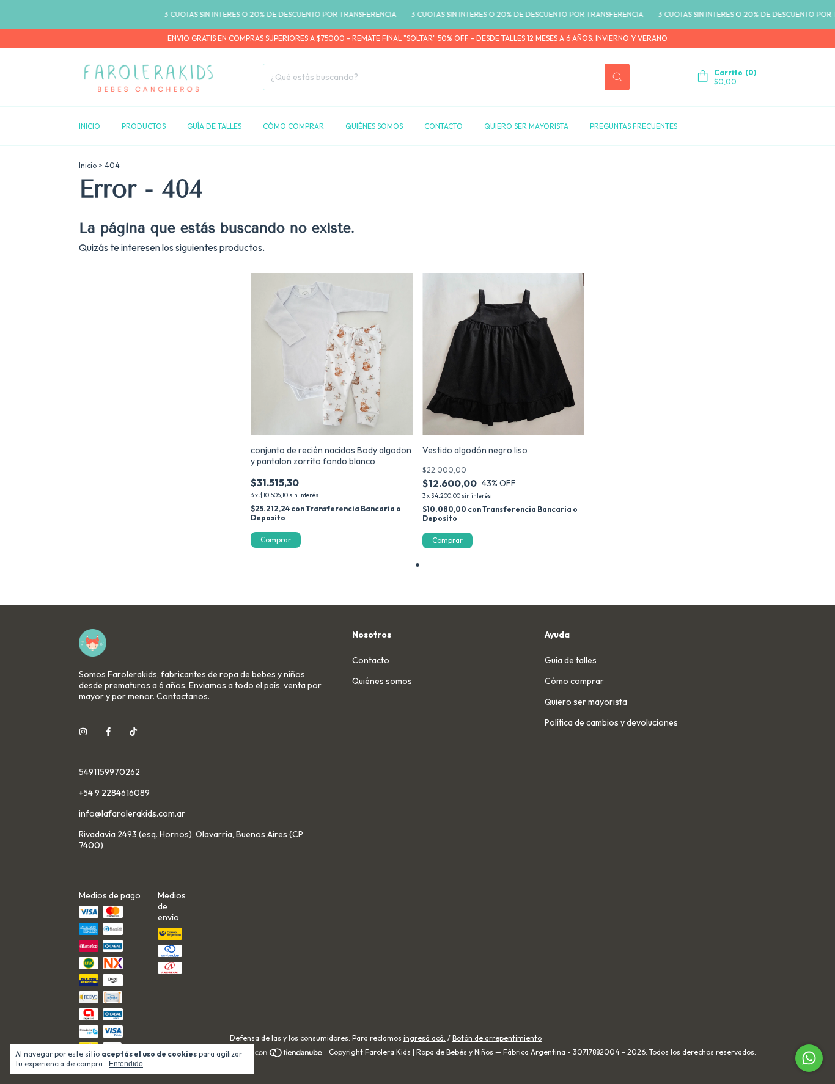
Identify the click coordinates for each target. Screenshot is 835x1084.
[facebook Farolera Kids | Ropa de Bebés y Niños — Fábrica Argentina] (108, 731)
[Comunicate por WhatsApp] (809, 1058)
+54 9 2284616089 (114, 792)
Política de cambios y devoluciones (611, 722)
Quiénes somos (374, 126)
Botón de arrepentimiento (497, 1037)
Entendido (126, 1064)
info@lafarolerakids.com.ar (132, 813)
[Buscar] (617, 77)
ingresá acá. (424, 1037)
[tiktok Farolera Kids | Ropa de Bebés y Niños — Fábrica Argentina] (133, 731)
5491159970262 (109, 771)
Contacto (443, 126)
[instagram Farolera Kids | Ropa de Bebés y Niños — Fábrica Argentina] (83, 731)
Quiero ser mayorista (526, 126)
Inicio (89, 126)
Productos (144, 126)
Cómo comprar (293, 126)
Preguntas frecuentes (633, 126)
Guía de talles (214, 126)
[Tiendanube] (277, 1055)
